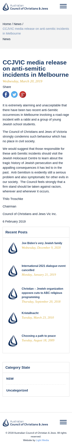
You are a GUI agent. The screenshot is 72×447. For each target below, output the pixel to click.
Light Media (42, 440)
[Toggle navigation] (63, 6)
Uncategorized (17, 390)
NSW (10, 378)
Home (7, 24)
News (17, 24)
